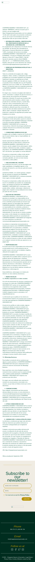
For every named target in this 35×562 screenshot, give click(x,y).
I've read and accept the (17, 495)
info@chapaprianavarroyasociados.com (17, 539)
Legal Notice (29, 557)
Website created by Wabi (24, 559)
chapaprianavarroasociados (10, 290)
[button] (32, 5)
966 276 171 (13, 529)
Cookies (15, 559)
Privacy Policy (24, 495)
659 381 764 (21, 529)
